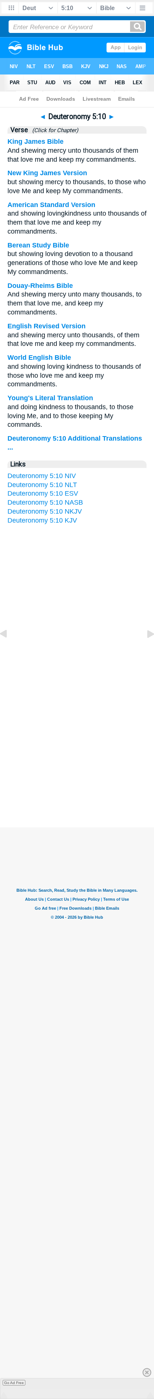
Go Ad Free (14, 1383)
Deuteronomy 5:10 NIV (41, 476)
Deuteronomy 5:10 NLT (42, 485)
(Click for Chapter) (53, 130)
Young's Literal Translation (50, 398)
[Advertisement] (77, 754)
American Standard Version (51, 205)
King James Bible (35, 141)
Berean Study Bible (38, 245)
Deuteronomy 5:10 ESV (42, 493)
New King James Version (47, 173)
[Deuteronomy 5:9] (9, 650)
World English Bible (39, 357)
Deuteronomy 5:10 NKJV (44, 511)
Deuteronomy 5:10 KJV (42, 520)
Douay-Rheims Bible (40, 285)
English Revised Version (46, 326)
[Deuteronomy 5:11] (144, 650)
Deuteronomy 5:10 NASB (45, 502)
